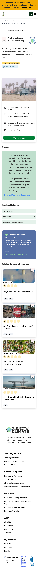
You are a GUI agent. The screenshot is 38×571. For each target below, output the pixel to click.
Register (7, 551)
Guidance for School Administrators (17, 487)
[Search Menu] (31, 14)
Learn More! (26, 7)
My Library (8, 547)
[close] (35, 5)
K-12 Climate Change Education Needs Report (18, 502)
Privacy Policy (9, 529)
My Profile (8, 544)
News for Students (11, 465)
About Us (7, 522)
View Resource (19, 138)
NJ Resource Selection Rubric (14, 507)
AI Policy (7, 533)
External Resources (13, 21)
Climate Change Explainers (14, 483)
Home (2, 21)
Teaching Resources (11, 458)
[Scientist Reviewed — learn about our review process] (32, 40)
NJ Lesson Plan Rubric (12, 511)
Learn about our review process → (17, 254)
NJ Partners (8, 525)
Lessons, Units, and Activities (14, 461)
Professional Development (14, 476)
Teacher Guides (10, 479)
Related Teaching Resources (17, 195)
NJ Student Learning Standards (15, 498)
